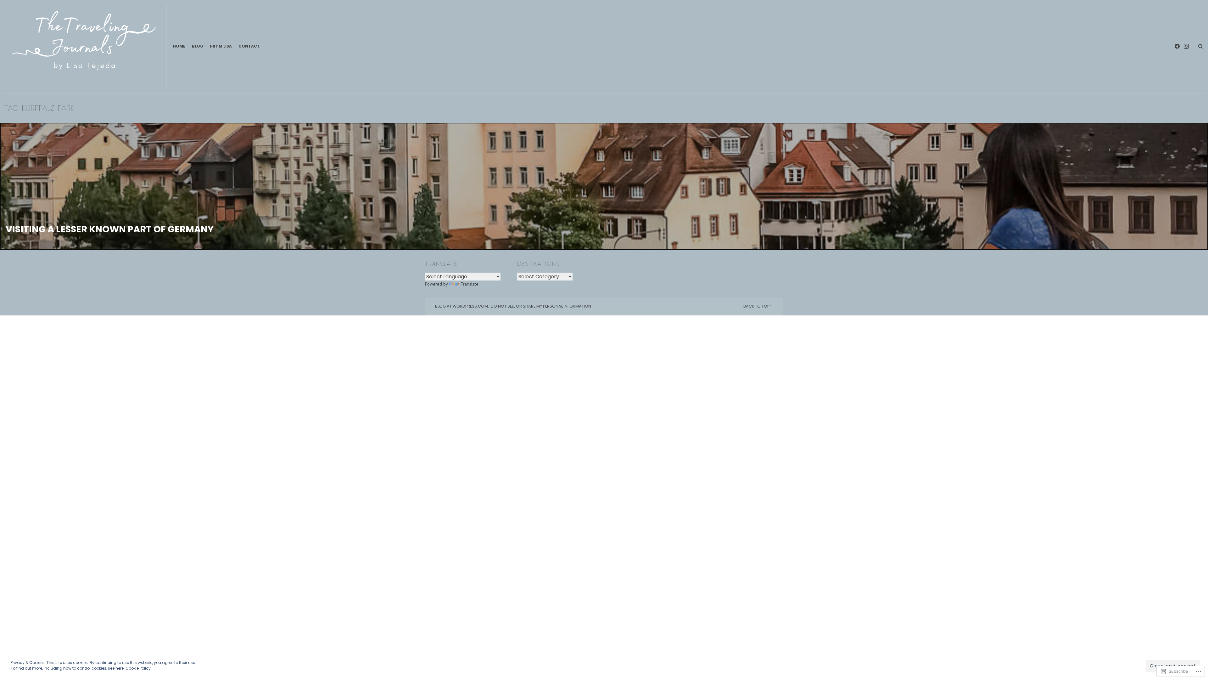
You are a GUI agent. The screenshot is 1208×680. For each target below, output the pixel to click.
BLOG (197, 46)
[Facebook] (1177, 46)
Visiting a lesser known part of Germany (110, 229)
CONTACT (249, 46)
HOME (179, 46)
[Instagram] (1186, 46)
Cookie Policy (138, 668)
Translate (469, 284)
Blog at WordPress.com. (462, 306)
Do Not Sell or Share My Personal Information (541, 306)
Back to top (756, 306)
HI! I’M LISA (221, 46)
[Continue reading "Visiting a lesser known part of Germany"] (604, 186)
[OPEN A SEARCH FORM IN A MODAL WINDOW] (1200, 46)
